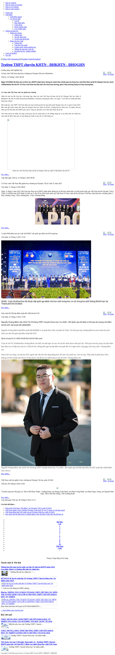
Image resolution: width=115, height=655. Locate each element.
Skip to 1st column (12, 7)
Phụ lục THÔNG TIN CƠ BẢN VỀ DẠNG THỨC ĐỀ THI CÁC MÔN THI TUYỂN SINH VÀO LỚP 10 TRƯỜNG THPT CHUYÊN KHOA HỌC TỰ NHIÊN (29, 594)
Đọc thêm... (5, 175)
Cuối (60, 548)
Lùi (59, 524)
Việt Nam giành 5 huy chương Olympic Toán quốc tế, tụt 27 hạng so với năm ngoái (35, 510)
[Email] (112, 74)
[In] (108, 74)
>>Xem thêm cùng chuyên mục (12, 610)
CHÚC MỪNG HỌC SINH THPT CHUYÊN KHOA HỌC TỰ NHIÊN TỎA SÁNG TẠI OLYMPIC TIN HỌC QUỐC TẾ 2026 (26, 620)
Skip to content (10, 3)
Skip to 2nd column (12, 9)
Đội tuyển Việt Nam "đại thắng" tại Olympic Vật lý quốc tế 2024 (28, 508)
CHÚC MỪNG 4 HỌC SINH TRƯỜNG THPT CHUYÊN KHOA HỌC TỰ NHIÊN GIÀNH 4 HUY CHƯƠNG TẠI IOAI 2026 (27, 632)
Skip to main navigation (13, 5)
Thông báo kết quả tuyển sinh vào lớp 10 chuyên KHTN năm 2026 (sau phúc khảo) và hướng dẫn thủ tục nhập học (28, 568)
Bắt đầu (60, 522)
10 (60, 544)
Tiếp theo (59, 546)
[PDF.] (105, 74)
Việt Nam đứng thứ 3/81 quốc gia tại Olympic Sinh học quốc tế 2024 (29, 512)
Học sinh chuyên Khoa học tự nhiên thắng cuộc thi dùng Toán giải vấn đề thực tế (34, 514)
